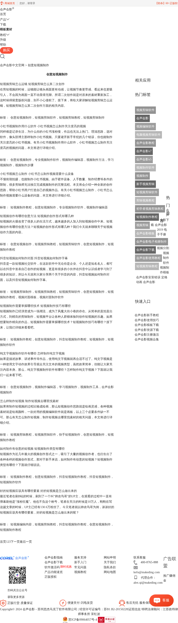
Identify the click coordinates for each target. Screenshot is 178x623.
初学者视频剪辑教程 (150, 208)
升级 (3, 39)
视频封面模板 (27, 297)
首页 (3, 14)
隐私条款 (110, 567)
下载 (3, 24)
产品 (3, 19)
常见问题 (80, 567)
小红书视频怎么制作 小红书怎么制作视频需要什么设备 (37, 173)
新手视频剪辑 (145, 184)
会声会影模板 (145, 233)
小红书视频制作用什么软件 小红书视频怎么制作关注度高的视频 (43, 126)
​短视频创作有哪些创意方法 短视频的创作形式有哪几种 (37, 216)
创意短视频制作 (21, 117)
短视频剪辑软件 (45, 117)
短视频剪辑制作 (94, 117)
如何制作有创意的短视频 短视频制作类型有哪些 (32, 448)
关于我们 (110, 562)
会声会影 (7, 9)
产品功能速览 (53, 572)
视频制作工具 (89, 387)
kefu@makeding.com (147, 572)
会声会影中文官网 (12, 65)
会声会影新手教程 (147, 315)
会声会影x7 (144, 151)
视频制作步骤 (24, 165)
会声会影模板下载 (147, 325)
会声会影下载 (145, 249)
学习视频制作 (68, 387)
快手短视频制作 (69, 434)
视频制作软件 (145, 167)
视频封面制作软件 (52, 297)
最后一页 (26, 541)
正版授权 (50, 576)
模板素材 (6, 29)
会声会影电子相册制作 (151, 241)
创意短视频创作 (21, 244)
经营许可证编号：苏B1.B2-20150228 (103, 609)
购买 (6, 50)
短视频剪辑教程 (69, 117)
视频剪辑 (142, 225)
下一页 (15, 541)
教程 (3, 35)
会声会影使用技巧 (147, 320)
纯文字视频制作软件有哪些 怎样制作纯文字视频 (32, 353)
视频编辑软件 (145, 126)
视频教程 (80, 572)
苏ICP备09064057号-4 (82, 619)
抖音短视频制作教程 (72, 339)
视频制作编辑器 (72, 159)
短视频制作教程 (21, 207)
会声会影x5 (144, 159)
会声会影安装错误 (148, 277)
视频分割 (163, 248)
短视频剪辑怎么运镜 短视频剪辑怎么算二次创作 (32, 84)
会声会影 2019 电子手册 (161, 229)
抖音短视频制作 (100, 476)
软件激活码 (52, 567)
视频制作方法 (95, 159)
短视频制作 (97, 339)
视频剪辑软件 (145, 110)
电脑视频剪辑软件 (148, 134)
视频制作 (142, 175)
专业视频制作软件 (47, 159)
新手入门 (80, 562)
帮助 (3, 44)
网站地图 (110, 572)
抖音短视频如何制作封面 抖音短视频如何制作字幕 (34, 258)
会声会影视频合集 (147, 339)
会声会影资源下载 (147, 330)
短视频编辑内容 (21, 524)
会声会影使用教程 (148, 258)
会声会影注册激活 (147, 334)
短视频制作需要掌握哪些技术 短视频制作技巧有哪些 (35, 305)
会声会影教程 (145, 143)
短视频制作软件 (10, 482)
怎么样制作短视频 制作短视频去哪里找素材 (29, 401)
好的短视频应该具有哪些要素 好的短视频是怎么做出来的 (38, 491)
